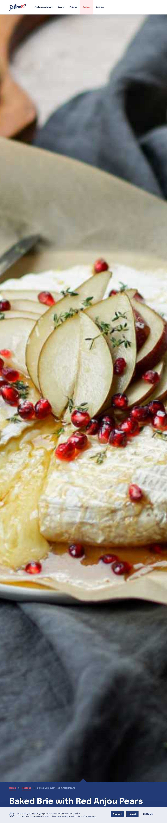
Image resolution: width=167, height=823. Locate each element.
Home (12, 788)
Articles (73, 7)
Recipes (86, 7)
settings (91, 816)
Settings (148, 814)
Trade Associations (43, 7)
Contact (100, 7)
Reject (132, 814)
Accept (117, 814)
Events (61, 7)
